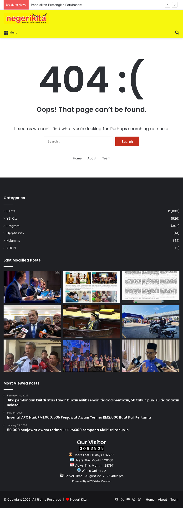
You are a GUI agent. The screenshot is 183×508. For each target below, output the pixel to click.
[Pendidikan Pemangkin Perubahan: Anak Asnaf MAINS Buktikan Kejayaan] (150, 287)
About (92, 158)
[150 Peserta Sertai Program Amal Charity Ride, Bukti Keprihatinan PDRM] (150, 321)
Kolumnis (13, 240)
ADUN (11, 248)
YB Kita (12, 218)
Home (77, 158)
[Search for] (177, 32)
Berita (10, 211)
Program (13, 226)
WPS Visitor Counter (99, 481)
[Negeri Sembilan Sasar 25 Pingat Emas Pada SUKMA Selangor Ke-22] (150, 356)
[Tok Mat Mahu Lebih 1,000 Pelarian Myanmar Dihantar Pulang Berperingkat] (32, 356)
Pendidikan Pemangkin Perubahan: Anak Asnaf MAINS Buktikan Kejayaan (84, 5)
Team (106, 158)
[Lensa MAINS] (91, 287)
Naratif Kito (15, 233)
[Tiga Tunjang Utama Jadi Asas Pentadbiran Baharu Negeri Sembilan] (91, 356)
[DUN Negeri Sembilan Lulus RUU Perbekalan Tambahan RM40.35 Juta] (32, 321)
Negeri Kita (78, 499)
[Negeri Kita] (26, 18)
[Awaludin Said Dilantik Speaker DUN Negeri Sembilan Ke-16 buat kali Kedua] (91, 321)
